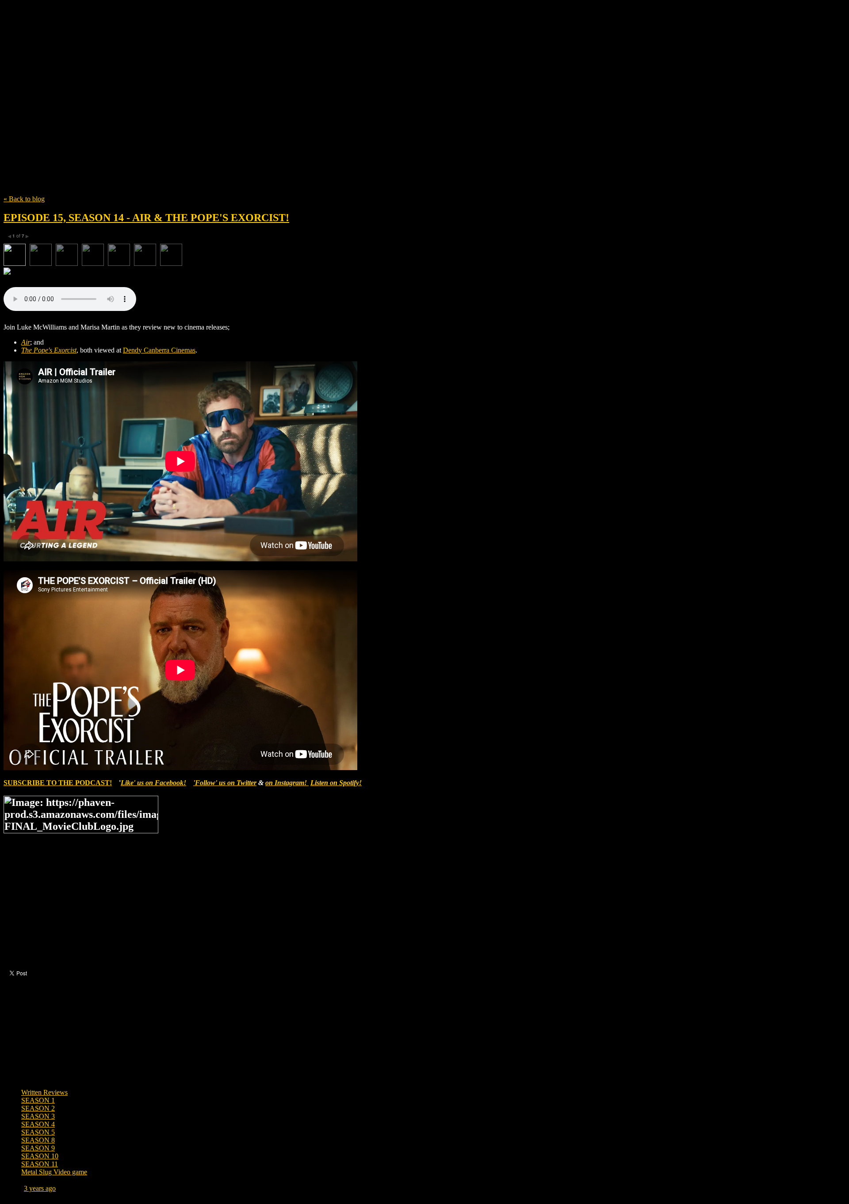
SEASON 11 (39, 1164)
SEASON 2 (38, 1108)
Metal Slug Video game (54, 1172)
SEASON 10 (39, 1156)
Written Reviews (44, 1092)
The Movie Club (163, 93)
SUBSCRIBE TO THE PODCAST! (58, 782)
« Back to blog (24, 199)
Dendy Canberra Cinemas (159, 350)
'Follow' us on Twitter (224, 782)
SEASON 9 (38, 1148)
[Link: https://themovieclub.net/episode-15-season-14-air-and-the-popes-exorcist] (424, 272)
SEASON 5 (38, 1132)
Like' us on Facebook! (153, 782)
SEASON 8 (38, 1140)
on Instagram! (287, 782)
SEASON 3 (38, 1116)
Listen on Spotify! (336, 782)
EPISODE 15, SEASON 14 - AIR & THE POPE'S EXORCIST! (146, 217)
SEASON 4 (38, 1124)
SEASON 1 (38, 1100)
